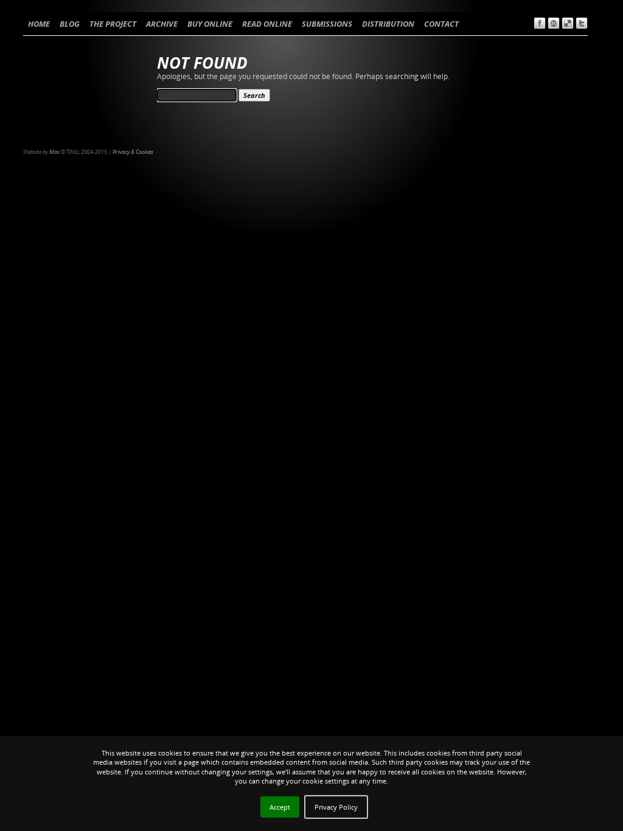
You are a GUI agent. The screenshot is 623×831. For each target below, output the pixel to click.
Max (54, 152)
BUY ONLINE (209, 23)
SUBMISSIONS (327, 23)
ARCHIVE (162, 23)
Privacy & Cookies (133, 152)
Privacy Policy (336, 807)
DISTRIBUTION (388, 23)
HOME (39, 23)
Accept (280, 807)
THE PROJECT (112, 23)
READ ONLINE (267, 23)
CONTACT (441, 23)
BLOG (70, 23)
